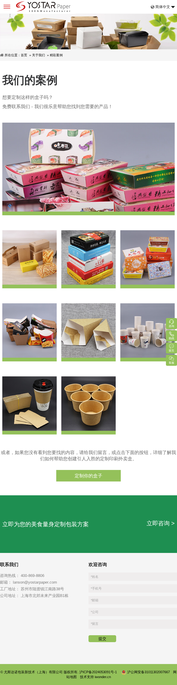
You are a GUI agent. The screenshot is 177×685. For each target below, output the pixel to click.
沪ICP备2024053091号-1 (98, 672)
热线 (171, 338)
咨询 (171, 326)
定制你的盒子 (88, 475)
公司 (94, 612)
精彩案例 (56, 55)
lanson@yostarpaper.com (35, 582)
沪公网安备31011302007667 (149, 672)
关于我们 (38, 55)
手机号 (96, 588)
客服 (171, 362)
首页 (24, 55)
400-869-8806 (32, 575)
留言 (94, 624)
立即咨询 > (161, 523)
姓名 (94, 577)
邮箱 (94, 600)
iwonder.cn (103, 677)
